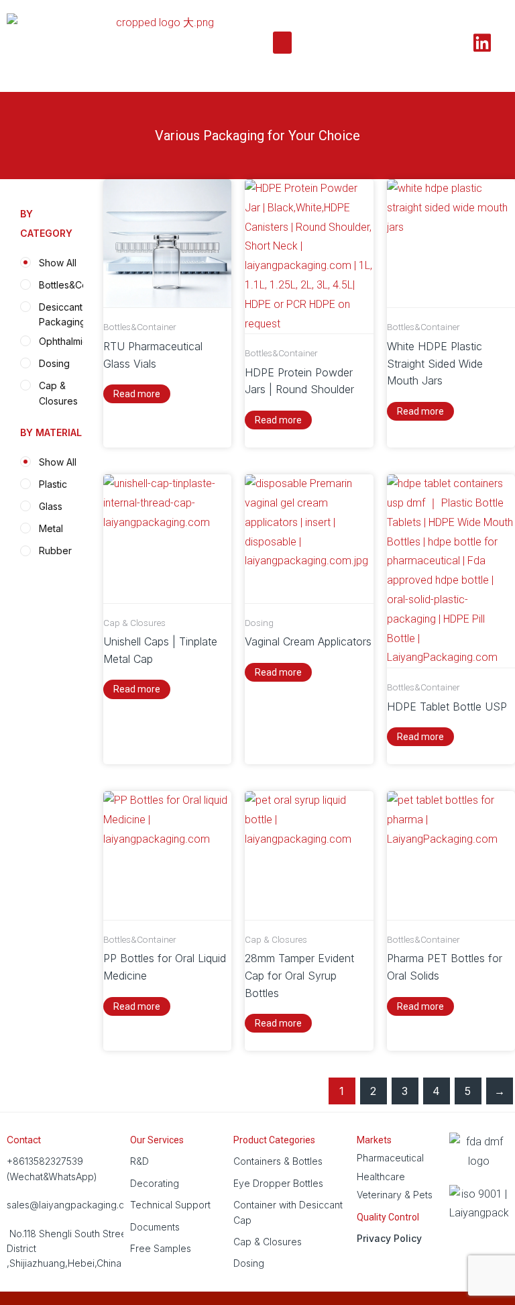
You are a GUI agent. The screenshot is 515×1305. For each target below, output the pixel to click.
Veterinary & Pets (395, 1194)
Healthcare (381, 1176)
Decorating (154, 1183)
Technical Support (170, 1204)
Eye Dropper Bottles (278, 1183)
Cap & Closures (267, 1241)
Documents (155, 1227)
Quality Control (388, 1217)
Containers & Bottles (278, 1161)
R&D (139, 1161)
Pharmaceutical (390, 1157)
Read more (136, 393)
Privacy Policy (389, 1238)
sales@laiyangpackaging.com (72, 1204)
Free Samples (160, 1248)
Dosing (248, 1263)
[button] (282, 43)
